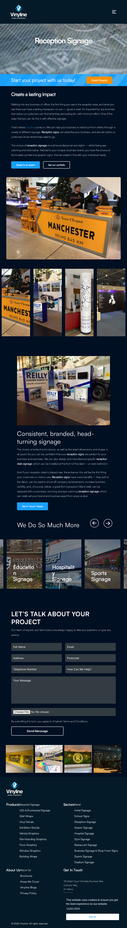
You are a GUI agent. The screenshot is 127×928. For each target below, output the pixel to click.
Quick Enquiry (99, 80)
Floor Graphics (28, 845)
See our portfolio (56, 164)
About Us (25, 870)
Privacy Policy (28, 893)
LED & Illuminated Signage (35, 810)
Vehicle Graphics (29, 833)
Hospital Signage (84, 833)
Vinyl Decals (27, 821)
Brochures (26, 875)
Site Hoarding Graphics (33, 839)
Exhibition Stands (29, 827)
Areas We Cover (29, 881)
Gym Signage (82, 839)
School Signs (81, 816)
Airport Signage (83, 827)
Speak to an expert (25, 164)
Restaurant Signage (85, 845)
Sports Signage (83, 856)
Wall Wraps (26, 816)
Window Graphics (30, 850)
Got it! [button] (92, 916)
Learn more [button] (73, 908)
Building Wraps (28, 856)
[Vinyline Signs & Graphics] (18, 12)
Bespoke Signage (30, 804)
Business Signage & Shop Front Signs (96, 850)
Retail (77, 804)
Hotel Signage (82, 810)
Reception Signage (85, 821)
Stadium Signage (84, 862)
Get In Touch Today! (32, 506)
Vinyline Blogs (28, 887)
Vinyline (30, 127)
